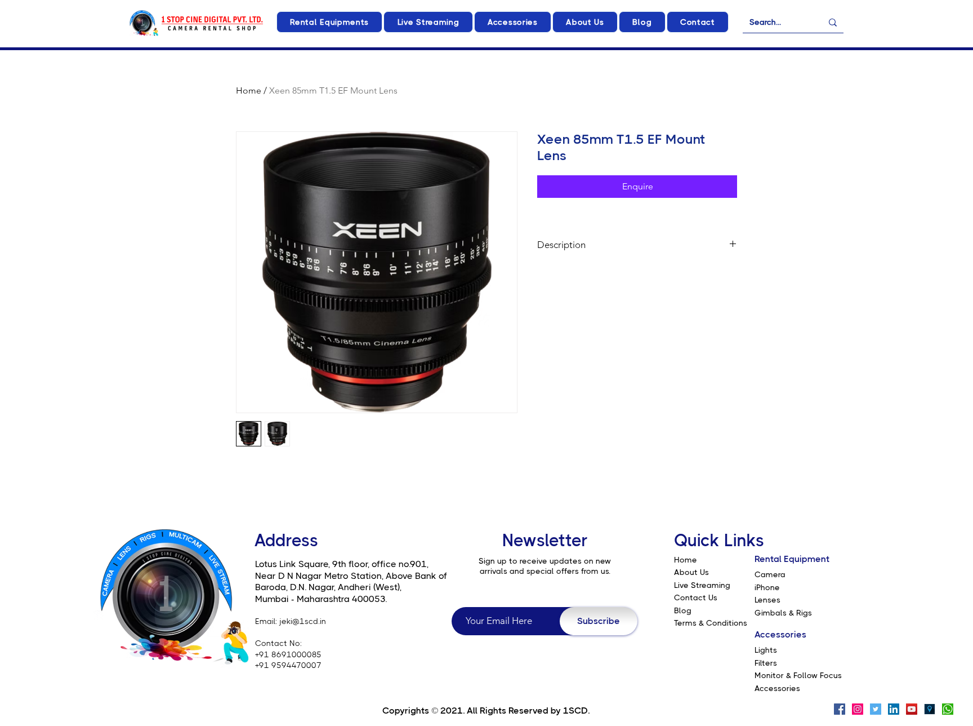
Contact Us (695, 597)
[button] (329, 22)
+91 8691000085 (288, 654)
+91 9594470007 (288, 665)
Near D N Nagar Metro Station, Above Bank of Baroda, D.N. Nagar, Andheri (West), (351, 581)
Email (265, 621)
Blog (682, 610)
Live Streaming (702, 585)
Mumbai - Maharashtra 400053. (321, 599)
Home (248, 90)
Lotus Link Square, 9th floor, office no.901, (342, 564)
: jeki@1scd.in (300, 621)
